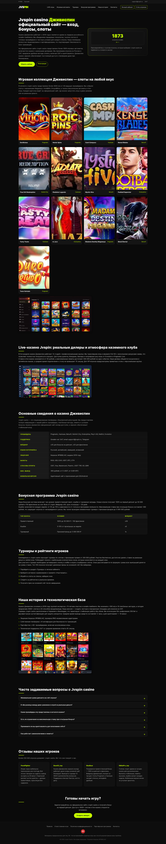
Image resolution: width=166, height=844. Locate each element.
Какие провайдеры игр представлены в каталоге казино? (43, 712)
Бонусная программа (88, 7)
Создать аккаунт (83, 815)
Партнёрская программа (102, 826)
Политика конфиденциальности (81, 826)
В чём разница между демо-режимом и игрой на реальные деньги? (46, 705)
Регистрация (42, 63)
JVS (23, 7)
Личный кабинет (127, 7)
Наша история (103, 7)
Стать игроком (141, 7)
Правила (49, 826)
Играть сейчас (26, 64)
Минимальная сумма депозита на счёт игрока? (39, 698)
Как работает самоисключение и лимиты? (37, 734)
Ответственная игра (61, 826)
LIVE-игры (50, 7)
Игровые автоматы (63, 7)
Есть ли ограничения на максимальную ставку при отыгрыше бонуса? (48, 719)
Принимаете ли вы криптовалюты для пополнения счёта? (43, 726)
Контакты (114, 7)
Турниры (75, 7)
